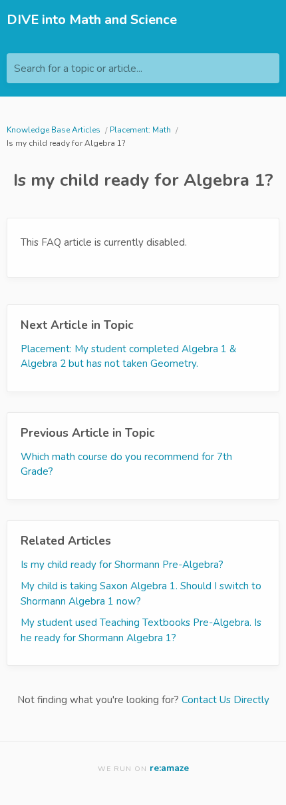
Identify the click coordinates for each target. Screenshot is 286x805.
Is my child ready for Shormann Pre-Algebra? (122, 564)
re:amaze (169, 768)
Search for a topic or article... (78, 68)
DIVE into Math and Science (92, 20)
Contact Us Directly (225, 699)
